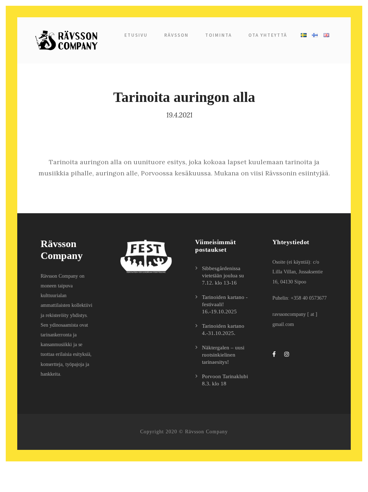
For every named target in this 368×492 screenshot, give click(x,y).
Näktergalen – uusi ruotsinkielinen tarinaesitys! (223, 355)
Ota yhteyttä (267, 35)
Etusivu (136, 35)
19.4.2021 (179, 115)
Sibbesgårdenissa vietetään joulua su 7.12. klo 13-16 (223, 275)
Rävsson (176, 35)
